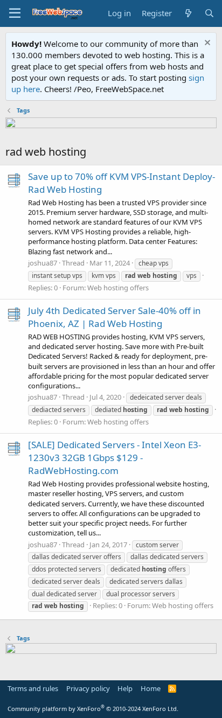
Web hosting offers (118, 287)
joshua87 (42, 263)
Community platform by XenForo (93, 709)
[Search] (209, 13)
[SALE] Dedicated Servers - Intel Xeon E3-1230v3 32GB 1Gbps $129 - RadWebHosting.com (114, 457)
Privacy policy (88, 688)
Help (125, 688)
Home (151, 688)
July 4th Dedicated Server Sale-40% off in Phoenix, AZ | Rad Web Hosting (114, 317)
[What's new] (187, 13)
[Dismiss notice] (206, 44)
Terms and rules (33, 688)
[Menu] (14, 13)
